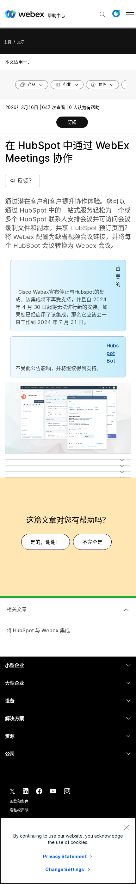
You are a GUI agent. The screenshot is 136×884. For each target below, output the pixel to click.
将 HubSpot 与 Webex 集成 (38, 630)
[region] (68, 851)
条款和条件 (18, 801)
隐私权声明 (18, 810)
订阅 (72, 122)
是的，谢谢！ (45, 542)
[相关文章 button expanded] (126, 610)
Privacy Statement (64, 856)
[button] (116, 13)
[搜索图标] (102, 14)
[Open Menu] (130, 13)
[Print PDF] (51, 123)
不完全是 (92, 542)
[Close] (126, 827)
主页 (7, 42)
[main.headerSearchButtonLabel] (102, 12)
